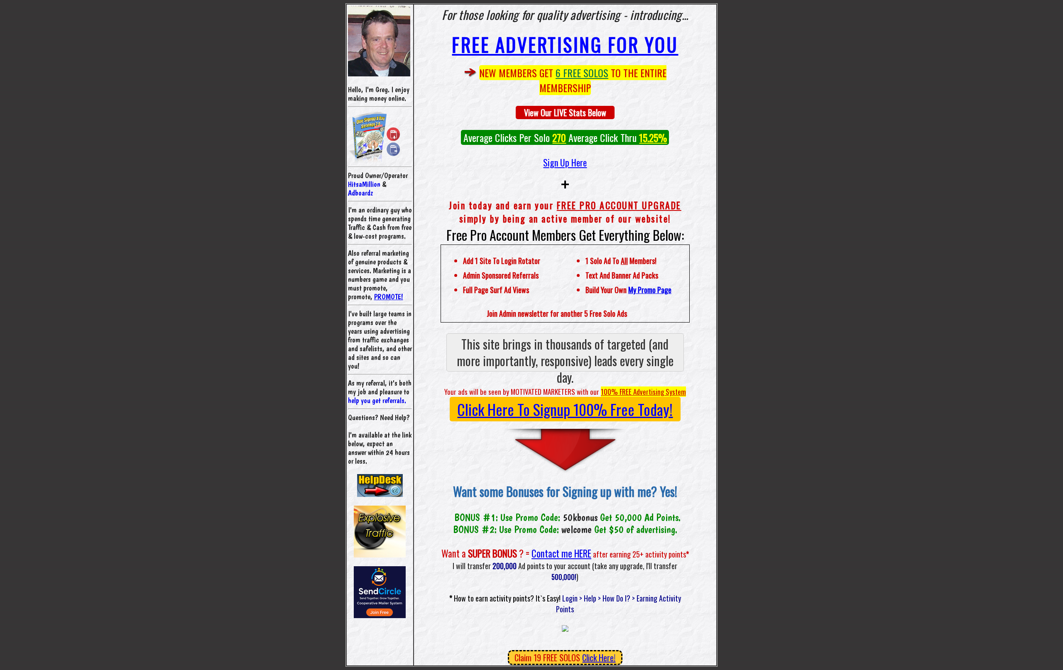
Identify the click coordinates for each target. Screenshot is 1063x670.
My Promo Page (649, 289)
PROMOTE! (388, 296)
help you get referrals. (377, 400)
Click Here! (598, 657)
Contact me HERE (561, 553)
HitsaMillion (364, 184)
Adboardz (360, 192)
